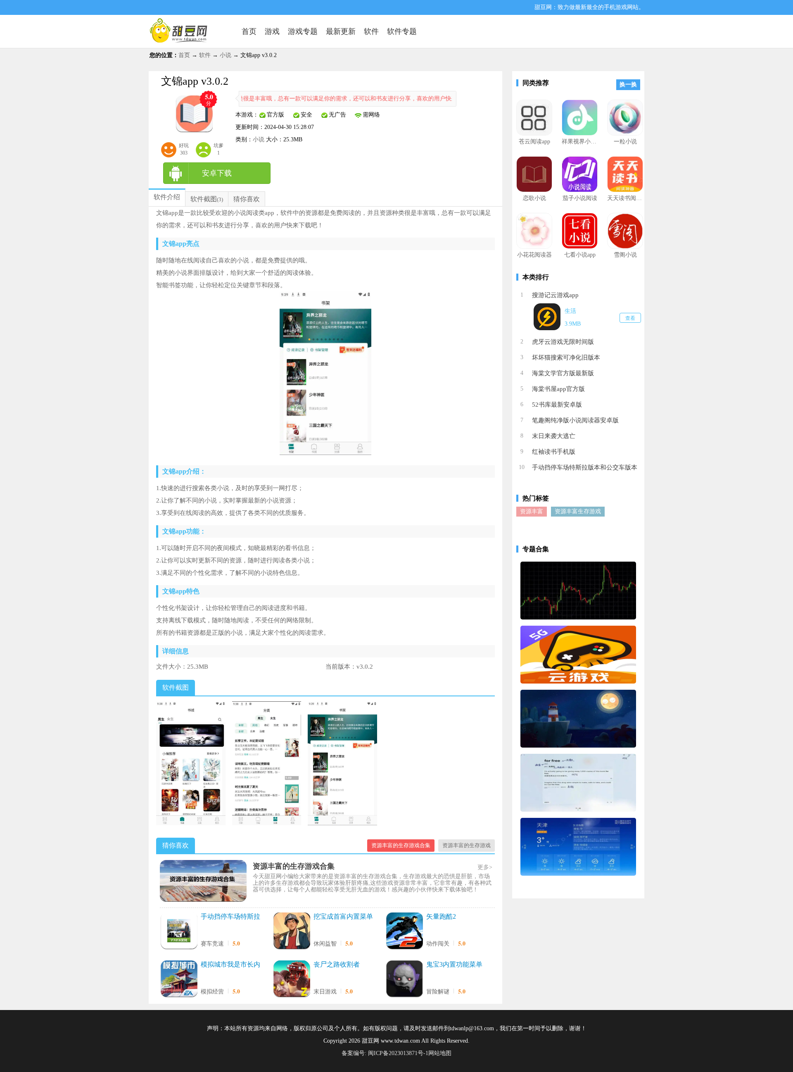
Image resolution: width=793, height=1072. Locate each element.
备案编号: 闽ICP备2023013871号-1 (385, 1053)
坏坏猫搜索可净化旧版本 (566, 357)
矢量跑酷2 (441, 916)
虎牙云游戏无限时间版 (563, 341)
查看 (630, 318)
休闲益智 (325, 944)
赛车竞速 (212, 944)
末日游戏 (325, 992)
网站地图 (439, 1053)
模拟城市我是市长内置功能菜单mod (230, 965)
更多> (484, 867)
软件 (205, 55)
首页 (184, 55)
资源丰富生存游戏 (578, 511)
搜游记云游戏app (555, 295)
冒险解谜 (437, 992)
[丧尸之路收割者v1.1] (291, 979)
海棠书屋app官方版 (558, 389)
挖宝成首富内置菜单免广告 (343, 917)
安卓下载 (217, 173)
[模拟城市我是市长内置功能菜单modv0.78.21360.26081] (178, 979)
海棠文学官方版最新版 (563, 373)
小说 (225, 55)
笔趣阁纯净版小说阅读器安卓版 (575, 420)
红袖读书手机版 (553, 451)
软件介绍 (167, 196)
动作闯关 (437, 944)
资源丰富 (531, 511)
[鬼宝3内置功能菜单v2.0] (404, 979)
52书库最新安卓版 (557, 404)
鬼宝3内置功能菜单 (454, 964)
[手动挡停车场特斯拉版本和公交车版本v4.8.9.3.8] (178, 931)
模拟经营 (212, 992)
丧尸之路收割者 (336, 964)
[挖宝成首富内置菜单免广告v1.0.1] (291, 931)
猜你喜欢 (246, 198)
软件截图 (203, 198)
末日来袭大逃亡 (553, 436)
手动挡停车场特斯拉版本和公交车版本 (230, 917)
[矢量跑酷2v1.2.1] (404, 931)
